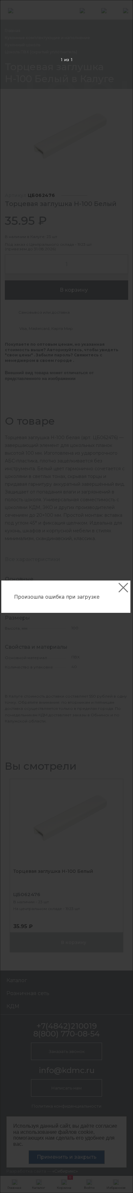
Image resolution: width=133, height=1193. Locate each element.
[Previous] (15, 596)
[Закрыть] (123, 587)
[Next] (118, 596)
